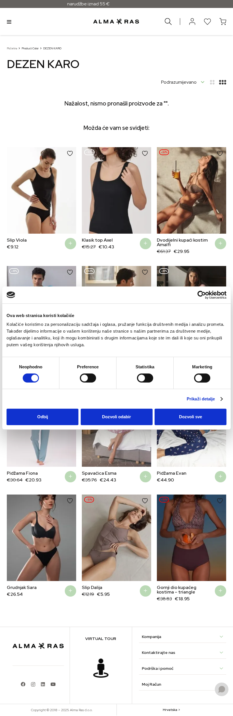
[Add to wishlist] (69, 153)
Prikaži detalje (201, 398)
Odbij (42, 416)
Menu (9, 21)
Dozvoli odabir (116, 416)
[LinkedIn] (43, 684)
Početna (12, 48)
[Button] (192, 21)
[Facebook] (23, 684)
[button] (15, 190)
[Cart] (222, 21)
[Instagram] (33, 684)
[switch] (88, 378)
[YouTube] (53, 684)
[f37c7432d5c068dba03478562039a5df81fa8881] (101, 668)
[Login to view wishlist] (207, 21)
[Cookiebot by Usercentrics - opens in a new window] (201, 295)
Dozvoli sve (190, 416)
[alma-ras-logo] (116, 21)
